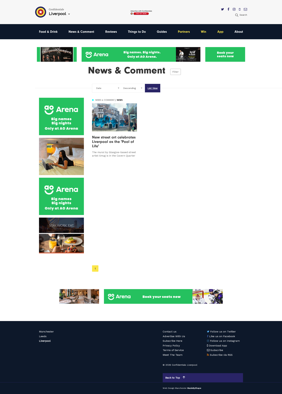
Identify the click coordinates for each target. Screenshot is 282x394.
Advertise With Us (174, 336)
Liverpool (45, 340)
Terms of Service (173, 350)
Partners (184, 32)
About (239, 32)
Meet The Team (172, 354)
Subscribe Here (172, 340)
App (220, 32)
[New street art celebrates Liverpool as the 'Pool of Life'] (114, 127)
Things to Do (137, 32)
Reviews (111, 32)
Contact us (169, 331)
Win (203, 32)
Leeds (43, 336)
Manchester (46, 331)
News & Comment (81, 32)
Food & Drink (48, 32)
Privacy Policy (171, 345)
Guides (162, 32)
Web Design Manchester (175, 388)
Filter (175, 71)
